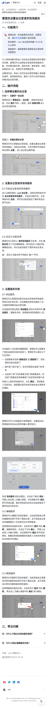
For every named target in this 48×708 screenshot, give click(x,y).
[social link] (5, 682)
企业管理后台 (11, 9)
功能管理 (22, 9)
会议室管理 (32, 9)
